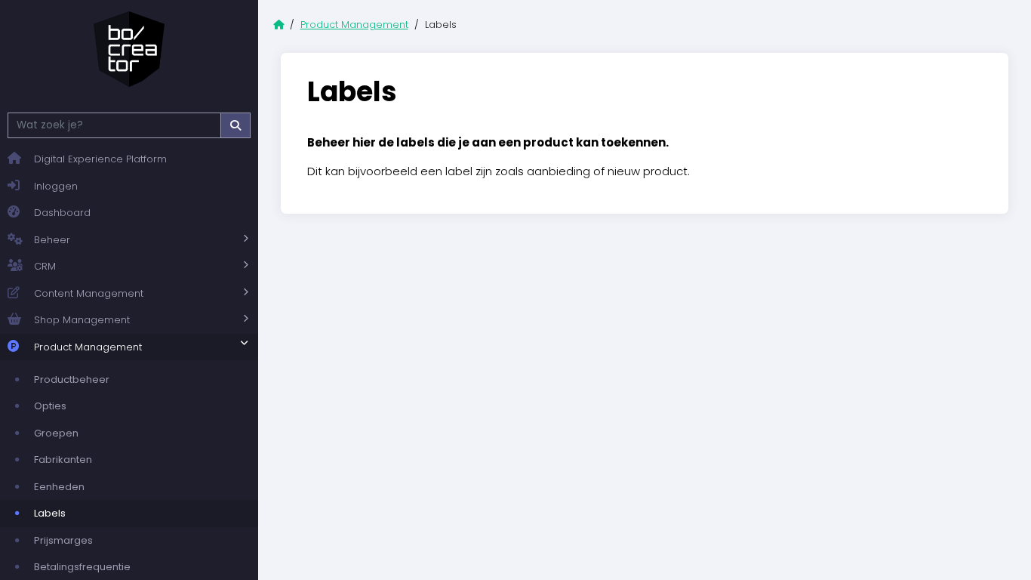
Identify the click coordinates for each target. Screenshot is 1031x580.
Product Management (88, 347)
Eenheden (59, 487)
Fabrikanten (63, 459)
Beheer (52, 240)
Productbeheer (71, 379)
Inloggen (56, 186)
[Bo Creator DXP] (129, 49)
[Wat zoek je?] (235, 125)
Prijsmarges (63, 540)
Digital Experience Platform (100, 159)
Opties (50, 406)
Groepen (56, 433)
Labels (50, 513)
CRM (45, 266)
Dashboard (62, 212)
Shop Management (82, 320)
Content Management (88, 293)
